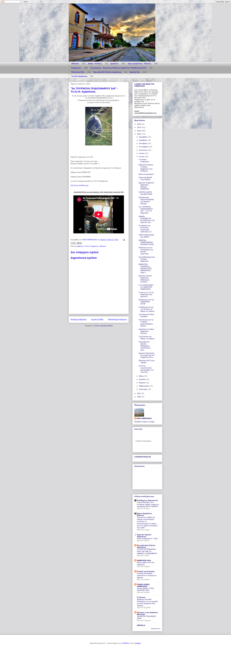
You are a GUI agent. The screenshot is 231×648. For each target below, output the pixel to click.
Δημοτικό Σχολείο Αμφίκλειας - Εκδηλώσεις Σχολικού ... (145, 279)
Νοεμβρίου (143, 140)
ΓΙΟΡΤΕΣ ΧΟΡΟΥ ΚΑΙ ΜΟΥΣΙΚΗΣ (145, 193)
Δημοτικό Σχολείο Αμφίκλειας (144, 536)
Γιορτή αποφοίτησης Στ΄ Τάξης (147, 538)
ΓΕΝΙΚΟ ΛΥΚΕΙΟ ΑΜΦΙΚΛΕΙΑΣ (143, 585)
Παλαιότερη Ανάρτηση (117, 320)
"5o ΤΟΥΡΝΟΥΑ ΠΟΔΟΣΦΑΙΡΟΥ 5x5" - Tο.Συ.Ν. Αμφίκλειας (146, 210)
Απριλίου (142, 379)
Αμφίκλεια (114, 64)
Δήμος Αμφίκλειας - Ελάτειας (139, 64)
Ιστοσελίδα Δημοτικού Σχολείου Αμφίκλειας (147, 259)
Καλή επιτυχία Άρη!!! (146, 174)
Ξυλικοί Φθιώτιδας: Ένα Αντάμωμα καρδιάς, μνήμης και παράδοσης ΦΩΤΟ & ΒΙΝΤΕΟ (148, 504)
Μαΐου (141, 376)
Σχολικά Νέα (135, 72)
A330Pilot (125, 643)
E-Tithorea (141, 597)
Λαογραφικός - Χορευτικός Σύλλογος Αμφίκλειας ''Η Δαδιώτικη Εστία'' (118, 68)
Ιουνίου (142, 157)
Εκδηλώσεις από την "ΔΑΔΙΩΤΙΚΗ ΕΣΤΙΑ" (146, 302)
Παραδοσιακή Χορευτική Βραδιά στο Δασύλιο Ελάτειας (146, 200)
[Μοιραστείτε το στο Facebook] (78, 243)
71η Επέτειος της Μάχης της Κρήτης (146, 337)
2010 (139, 397)
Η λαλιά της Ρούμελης (146, 571)
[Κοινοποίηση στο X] (76, 243)
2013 (139, 131)
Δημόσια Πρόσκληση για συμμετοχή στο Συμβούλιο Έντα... (146, 355)
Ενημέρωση (76, 68)
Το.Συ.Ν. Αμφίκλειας (79, 76)
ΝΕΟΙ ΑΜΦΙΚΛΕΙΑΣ (144, 418)
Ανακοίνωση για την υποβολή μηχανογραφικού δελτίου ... (146, 323)
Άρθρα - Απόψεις (95, 64)
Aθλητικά (75, 64)
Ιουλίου (142, 153)
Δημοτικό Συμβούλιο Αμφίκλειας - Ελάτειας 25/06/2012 (146, 186)
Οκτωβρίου (143, 143)
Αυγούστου (143, 150)
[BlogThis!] (74, 243)
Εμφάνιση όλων (155, 628)
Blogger (138, 643)
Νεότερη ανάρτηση (79, 320)
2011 (139, 393)
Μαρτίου (142, 383)
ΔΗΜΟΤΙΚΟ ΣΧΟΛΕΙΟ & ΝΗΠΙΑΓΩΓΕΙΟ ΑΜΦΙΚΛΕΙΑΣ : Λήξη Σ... (145, 268)
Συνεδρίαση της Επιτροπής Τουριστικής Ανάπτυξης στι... (146, 229)
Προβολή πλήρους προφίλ (144, 422)
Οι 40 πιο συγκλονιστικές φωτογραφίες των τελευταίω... (146, 369)
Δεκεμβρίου (143, 137)
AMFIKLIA (141, 625)
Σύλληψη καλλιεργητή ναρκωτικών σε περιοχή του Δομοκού (146, 576)
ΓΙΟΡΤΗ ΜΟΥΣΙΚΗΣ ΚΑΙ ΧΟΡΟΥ (146, 236)
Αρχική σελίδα (97, 320)
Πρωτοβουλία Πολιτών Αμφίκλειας (107, 72)
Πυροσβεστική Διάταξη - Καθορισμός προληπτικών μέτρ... (145, 346)
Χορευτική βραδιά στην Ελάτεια (145, 178)
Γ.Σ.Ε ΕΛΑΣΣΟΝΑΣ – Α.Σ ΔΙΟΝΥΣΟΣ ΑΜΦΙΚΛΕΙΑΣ (146, 287)
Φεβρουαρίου (144, 386)
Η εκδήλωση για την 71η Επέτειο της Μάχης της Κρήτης (146, 309)
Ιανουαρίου (143, 389)
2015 (139, 124)
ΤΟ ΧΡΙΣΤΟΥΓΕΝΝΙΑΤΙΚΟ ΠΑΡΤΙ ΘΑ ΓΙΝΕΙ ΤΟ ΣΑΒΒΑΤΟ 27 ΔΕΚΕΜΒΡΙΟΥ (147, 551)
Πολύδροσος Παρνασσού (147, 500)
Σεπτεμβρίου (144, 147)
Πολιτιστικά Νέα (77, 72)
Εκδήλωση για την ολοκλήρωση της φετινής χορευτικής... (146, 251)
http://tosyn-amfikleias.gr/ (79, 185)
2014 (139, 127)
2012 (139, 134)
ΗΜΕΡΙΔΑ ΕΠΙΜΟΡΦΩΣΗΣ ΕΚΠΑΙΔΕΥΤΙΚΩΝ (146, 242)
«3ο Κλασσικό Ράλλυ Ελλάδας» (146, 315)
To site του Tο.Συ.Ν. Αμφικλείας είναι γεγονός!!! (146, 294)
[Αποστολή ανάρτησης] (123, 240)
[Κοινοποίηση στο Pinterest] (81, 243)
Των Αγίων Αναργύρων (144, 160)
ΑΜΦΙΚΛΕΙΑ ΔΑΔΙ (144, 560)
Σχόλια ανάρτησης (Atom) (103, 326)
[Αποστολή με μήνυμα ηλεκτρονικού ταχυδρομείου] (72, 243)
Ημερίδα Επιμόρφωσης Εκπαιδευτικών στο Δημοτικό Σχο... (147, 219)
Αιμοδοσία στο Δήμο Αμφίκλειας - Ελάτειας (146, 331)
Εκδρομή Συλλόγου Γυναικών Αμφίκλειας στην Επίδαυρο (146, 168)
